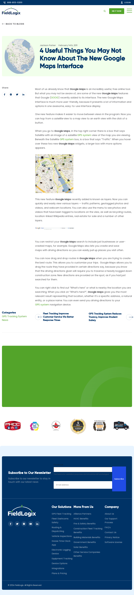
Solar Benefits (81, 547)
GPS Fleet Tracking (61, 513)
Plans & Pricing (59, 573)
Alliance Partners (82, 513)
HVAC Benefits (81, 518)
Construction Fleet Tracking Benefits (88, 530)
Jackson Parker (48, 45)
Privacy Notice (112, 537)
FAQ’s (108, 527)
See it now (116, 11)
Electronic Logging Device (61, 551)
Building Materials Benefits (87, 537)
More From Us (83, 507)
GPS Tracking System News (14, 318)
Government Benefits (85, 542)
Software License (113, 542)
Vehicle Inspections (62, 536)
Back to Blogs (15, 23)
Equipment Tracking (62, 558)
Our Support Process (111, 520)
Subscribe (119, 479)
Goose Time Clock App (61, 543)
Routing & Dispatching (58, 529)
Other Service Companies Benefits (87, 554)
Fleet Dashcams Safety (60, 520)
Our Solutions (61, 507)
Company (112, 507)
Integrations (58, 568)
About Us (109, 513)
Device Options (59, 563)
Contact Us (110, 532)
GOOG (54, 97)
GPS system (84, 135)
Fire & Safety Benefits (85, 523)
